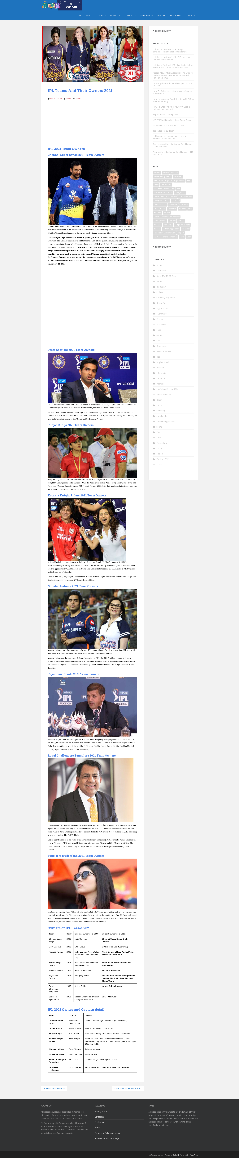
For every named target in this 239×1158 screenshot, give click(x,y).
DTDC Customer (185, 197)
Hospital (160, 367)
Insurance (160, 378)
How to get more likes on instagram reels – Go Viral (172, 84)
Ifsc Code (157, 213)
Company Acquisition (165, 297)
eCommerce (129, 15)
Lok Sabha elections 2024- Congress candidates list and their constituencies (170, 50)
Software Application (171, 229)
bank (189, 181)
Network (172, 221)
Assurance (161, 270)
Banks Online (166, 185)
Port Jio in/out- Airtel (182, 225)
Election (159, 319)
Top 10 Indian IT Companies (165, 114)
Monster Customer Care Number (167, 217)
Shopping (160, 410)
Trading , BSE (162, 459)
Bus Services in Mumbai (163, 193)
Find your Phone (160, 205)
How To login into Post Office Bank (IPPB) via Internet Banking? (173, 100)
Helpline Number (163, 362)
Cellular (159, 292)
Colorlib (176, 1155)
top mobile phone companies (165, 237)
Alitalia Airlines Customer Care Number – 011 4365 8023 (173, 153)
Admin (68, 98)
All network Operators (162, 177)
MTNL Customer (160, 221)
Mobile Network (163, 394)
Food (158, 330)
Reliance (157, 229)
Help (158, 356)
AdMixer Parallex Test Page (107, 1138)
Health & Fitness (163, 351)
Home (79, 15)
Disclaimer (99, 1122)
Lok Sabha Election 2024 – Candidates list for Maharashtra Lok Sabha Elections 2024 (173, 66)
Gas (158, 340)
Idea (190, 209)
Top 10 (181, 233)
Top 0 (159, 448)
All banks (174, 173)
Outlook (181, 221)
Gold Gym (173, 205)
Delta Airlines (171, 197)
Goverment (183, 205)
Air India (157, 173)
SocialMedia (161, 416)
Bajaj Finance (179, 181)
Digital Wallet (162, 308)
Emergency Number (161, 201)
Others (159, 400)
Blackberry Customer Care (164, 189)
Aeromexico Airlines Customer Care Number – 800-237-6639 (173, 145)
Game (159, 335)
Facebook (176, 201)
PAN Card (157, 225)
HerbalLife (172, 209)
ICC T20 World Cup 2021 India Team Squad (172, 120)
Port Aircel (168, 225)
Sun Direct (185, 229)
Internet (113, 15)
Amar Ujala (178, 177)
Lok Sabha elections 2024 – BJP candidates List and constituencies (172, 58)
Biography (161, 286)
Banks (88, 15)
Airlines (166, 173)
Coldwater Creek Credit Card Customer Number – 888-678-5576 (170, 137)
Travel (182, 237)
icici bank (182, 209)
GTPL (156, 209)
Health (162, 209)
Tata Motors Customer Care (165, 233)
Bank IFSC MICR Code (166, 276)
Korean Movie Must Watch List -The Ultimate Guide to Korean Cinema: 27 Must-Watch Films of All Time (173, 75)
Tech (158, 437)
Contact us (191, 15)
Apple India (158, 181)
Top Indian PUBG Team (163, 130)
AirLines (159, 265)
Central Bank (159, 197)
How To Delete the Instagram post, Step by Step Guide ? (172, 92)
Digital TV (160, 303)
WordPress (194, 1155)
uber (189, 237)
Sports (78, 98)
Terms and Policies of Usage (169, 15)
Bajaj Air (168, 181)
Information (161, 373)
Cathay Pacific (180, 193)
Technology (161, 443)
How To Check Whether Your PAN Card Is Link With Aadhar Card (171, 108)
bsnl (178, 189)
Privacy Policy (147, 15)
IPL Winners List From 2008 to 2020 (169, 125)
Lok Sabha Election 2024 (167, 389)
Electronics (161, 324)
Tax (158, 432)
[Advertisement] (92, 124)
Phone (100, 15)
